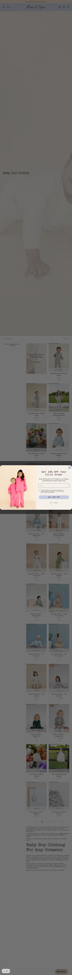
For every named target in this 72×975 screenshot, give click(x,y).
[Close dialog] (69, 467)
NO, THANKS (54, 502)
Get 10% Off (54, 497)
